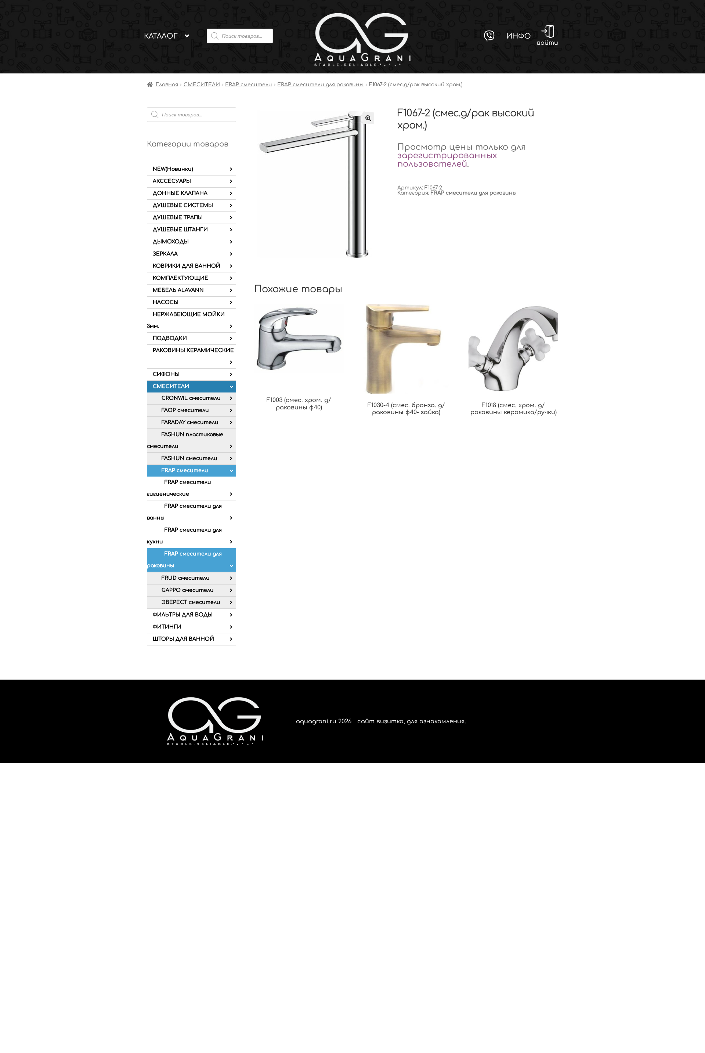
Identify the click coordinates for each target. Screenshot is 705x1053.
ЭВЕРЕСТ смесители (191, 602)
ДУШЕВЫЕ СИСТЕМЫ (183, 205)
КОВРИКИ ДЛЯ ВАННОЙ (186, 266)
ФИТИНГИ (167, 627)
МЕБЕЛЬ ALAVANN (178, 290)
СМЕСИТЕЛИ (202, 84)
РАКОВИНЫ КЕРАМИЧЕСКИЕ (193, 350)
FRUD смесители (186, 578)
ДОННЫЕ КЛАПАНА (180, 193)
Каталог (161, 36)
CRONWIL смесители (191, 398)
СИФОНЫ (166, 374)
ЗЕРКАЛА (165, 254)
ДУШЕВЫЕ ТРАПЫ (178, 217)
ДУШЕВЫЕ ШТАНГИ (180, 229)
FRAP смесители (248, 84)
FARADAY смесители (190, 422)
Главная (167, 84)
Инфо (518, 36)
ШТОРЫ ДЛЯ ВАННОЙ (183, 639)
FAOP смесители (185, 410)
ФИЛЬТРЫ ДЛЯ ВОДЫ (183, 615)
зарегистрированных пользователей (447, 160)
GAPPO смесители (188, 590)
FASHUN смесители (189, 458)
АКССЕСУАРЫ (172, 181)
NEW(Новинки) (173, 169)
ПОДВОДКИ (170, 338)
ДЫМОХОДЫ (171, 242)
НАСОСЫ (165, 302)
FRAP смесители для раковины (321, 84)
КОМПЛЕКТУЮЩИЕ (180, 278)
